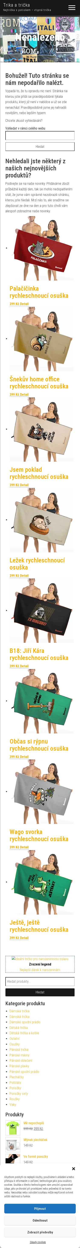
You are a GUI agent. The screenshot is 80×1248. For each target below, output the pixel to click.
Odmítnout (40, 1220)
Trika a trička (16, 5)
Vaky (13, 1105)
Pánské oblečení (21, 1061)
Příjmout (40, 1209)
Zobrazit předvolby (40, 1232)
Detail (24, 304)
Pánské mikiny (19, 1055)
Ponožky (15, 1088)
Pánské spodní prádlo (24, 1072)
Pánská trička (19, 1050)
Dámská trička (19, 1011)
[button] (73, 1169)
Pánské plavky (19, 1066)
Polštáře (15, 1083)
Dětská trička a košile (24, 1033)
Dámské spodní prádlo (25, 1022)
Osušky (15, 1044)
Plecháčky (17, 1077)
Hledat (40, 992)
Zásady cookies (38, 1242)
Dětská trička (19, 1028)
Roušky (15, 1099)
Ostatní (14, 1039)
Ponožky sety (19, 1094)
